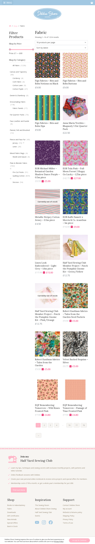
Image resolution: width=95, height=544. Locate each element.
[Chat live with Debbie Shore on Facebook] (51, 522)
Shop (15, 26)
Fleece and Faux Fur (20, 139)
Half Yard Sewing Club (43, 512)
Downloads (11, 512)
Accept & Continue (79, 540)
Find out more (19, 490)
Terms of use (68, 523)
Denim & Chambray (19, 95)
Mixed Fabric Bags (19, 153)
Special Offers (12, 523)
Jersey (17, 143)
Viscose (18, 182)
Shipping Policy (68, 516)
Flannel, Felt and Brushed (20, 131)
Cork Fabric (19, 82)
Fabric (9, 509)
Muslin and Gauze (21, 157)
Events (37, 516)
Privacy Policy (68, 519)
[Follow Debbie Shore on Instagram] (44, 522)
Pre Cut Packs (20, 172)
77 (77, 425)
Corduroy (18, 78)
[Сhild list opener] (23, 143)
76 (69, 425)
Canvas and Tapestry (18, 73)
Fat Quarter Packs (19, 115)
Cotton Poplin (20, 89)
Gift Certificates (13, 516)
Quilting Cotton (21, 176)
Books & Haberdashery (16, 505)
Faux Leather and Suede (19, 122)
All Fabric (19, 65)
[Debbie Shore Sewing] (47, 14)
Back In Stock (12, 526)
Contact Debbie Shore (71, 505)
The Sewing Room (42, 505)
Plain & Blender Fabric (18, 164)
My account (67, 509)
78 (84, 425)
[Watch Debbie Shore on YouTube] (37, 522)
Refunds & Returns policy (72, 512)
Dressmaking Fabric (17, 103)
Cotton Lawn (19, 85)
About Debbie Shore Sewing (46, 509)
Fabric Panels (20, 108)
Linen (17, 146)
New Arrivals (12, 519)
